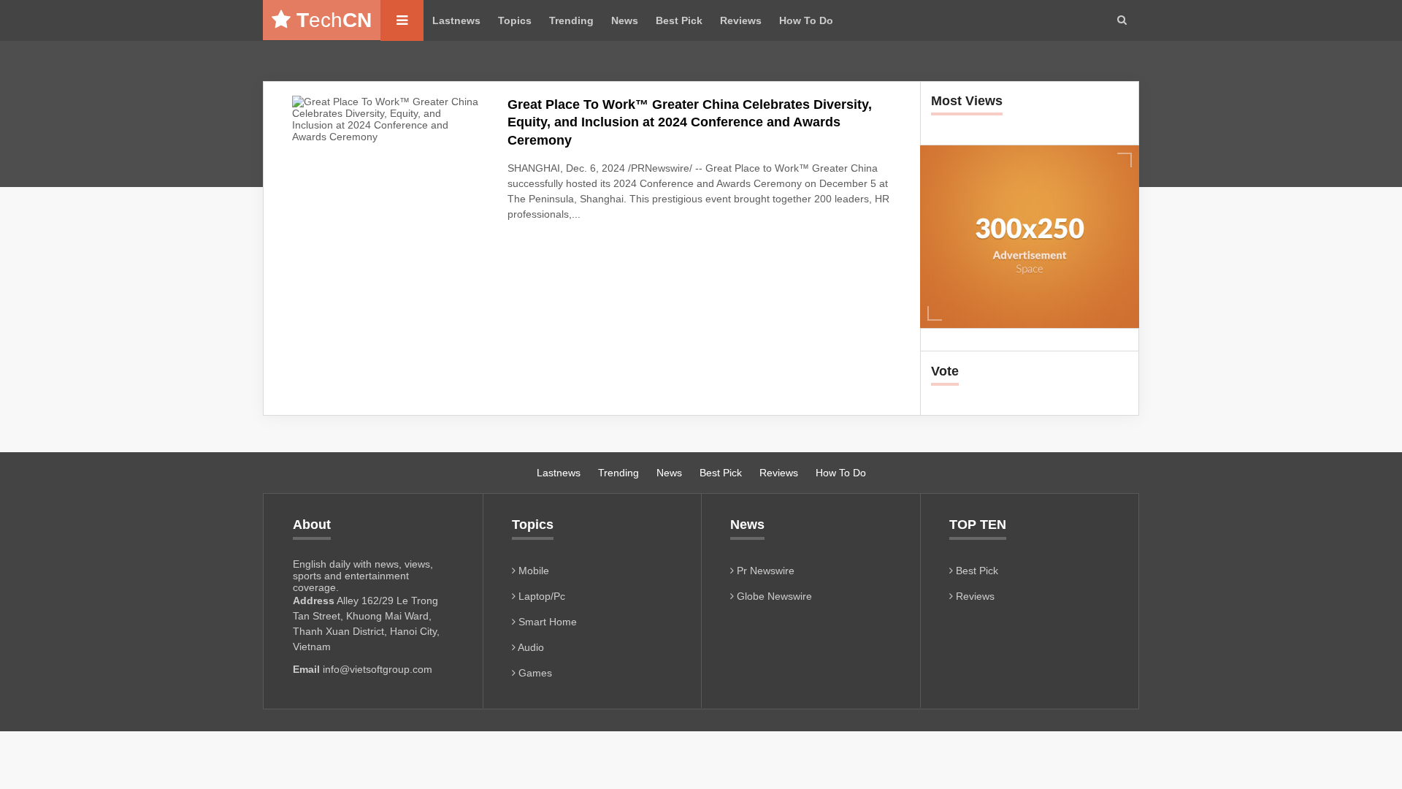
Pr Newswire (764, 570)
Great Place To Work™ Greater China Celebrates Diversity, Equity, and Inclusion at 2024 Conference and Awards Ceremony (689, 122)
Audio (530, 647)
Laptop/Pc (540, 596)
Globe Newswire (773, 596)
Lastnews (456, 20)
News (624, 20)
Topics (515, 20)
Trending (571, 20)
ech (334, 20)
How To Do (806, 20)
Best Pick (679, 20)
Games (534, 673)
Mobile (532, 570)
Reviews (741, 20)
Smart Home (546, 622)
